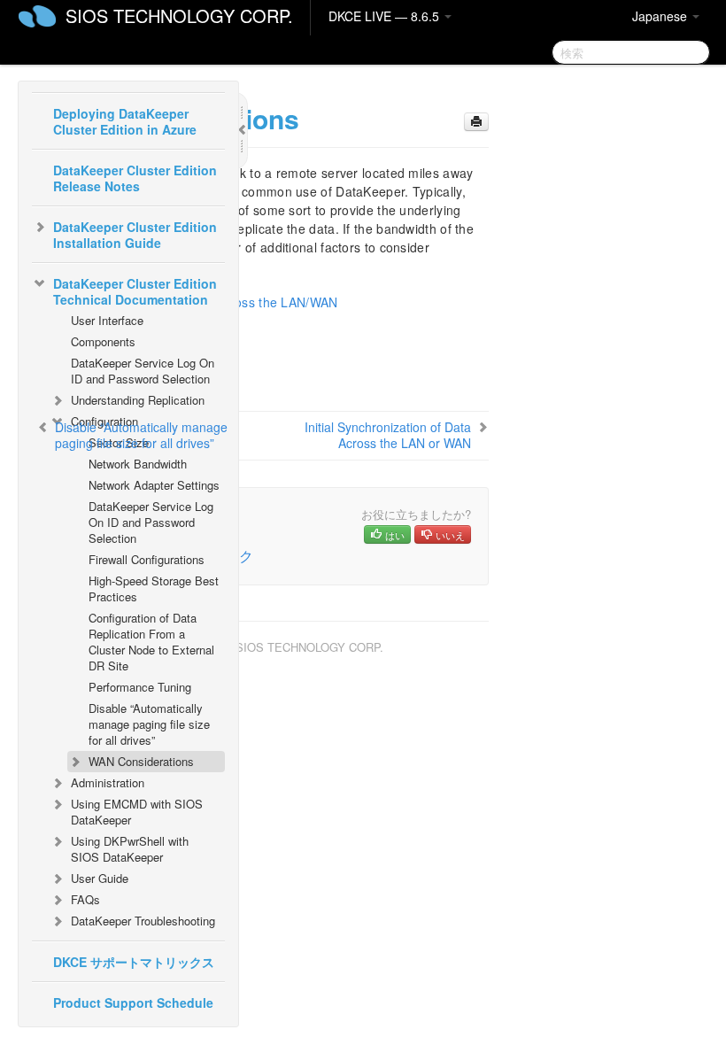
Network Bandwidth (138, 463)
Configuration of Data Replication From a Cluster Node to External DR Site (151, 641)
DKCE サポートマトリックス (133, 962)
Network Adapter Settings (154, 484)
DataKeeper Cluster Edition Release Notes (135, 178)
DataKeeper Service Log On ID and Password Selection (142, 370)
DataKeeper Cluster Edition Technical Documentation (135, 291)
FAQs (85, 899)
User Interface (107, 320)
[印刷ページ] (476, 121)
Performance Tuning (140, 686)
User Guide (99, 878)
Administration (107, 782)
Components (103, 341)
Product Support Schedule (133, 1002)
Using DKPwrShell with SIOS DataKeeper (130, 848)
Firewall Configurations (147, 559)
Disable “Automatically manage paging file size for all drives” (149, 724)
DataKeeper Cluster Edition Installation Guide (135, 235)
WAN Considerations (141, 761)
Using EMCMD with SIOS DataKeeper (137, 811)
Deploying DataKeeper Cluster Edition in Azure (125, 121)
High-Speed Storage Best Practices (154, 588)
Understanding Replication (138, 399)
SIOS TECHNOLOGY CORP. (179, 15)
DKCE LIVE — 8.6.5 (385, 16)
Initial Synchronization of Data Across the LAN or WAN (388, 435)
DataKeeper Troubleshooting (143, 920)
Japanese (661, 16)
